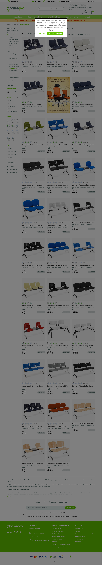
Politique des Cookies (47, 27)
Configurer (42, 33)
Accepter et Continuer (55, 34)
